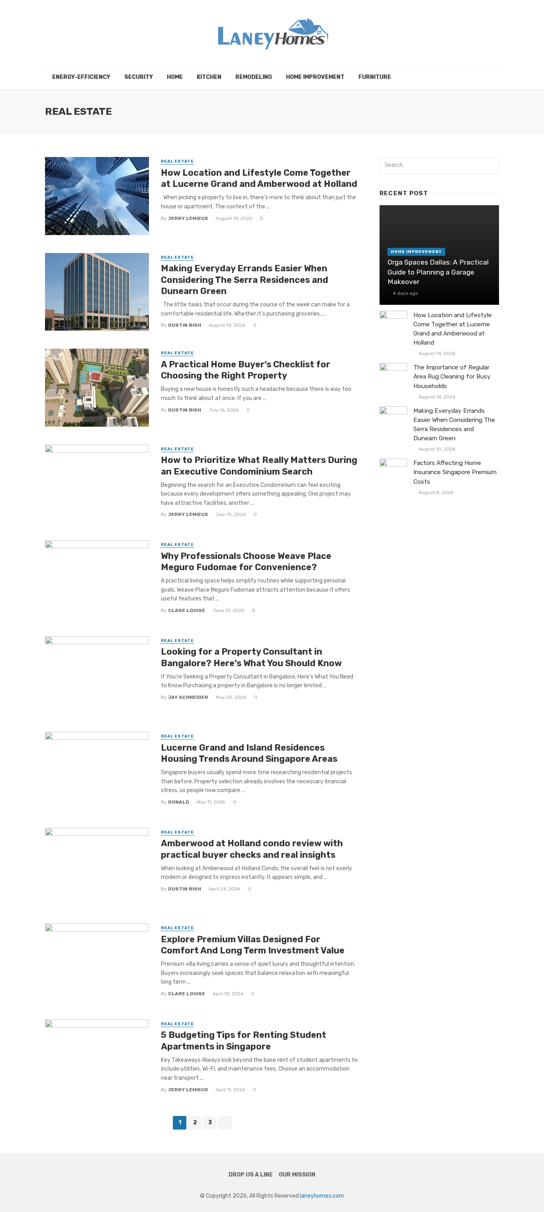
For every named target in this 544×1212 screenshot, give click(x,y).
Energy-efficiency (81, 77)
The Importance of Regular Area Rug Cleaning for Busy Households (452, 376)
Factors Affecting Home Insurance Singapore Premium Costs (455, 472)
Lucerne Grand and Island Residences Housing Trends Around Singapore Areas (249, 753)
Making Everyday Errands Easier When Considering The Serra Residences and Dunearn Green (244, 279)
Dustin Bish (184, 325)
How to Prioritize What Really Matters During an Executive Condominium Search (259, 465)
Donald (178, 802)
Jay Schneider (188, 697)
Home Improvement (315, 77)
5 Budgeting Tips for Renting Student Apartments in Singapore (243, 1040)
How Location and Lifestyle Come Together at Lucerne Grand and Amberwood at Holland (259, 178)
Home (175, 77)
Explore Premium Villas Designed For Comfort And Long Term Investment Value (252, 944)
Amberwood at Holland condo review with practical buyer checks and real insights (252, 848)
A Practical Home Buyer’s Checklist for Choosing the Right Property (245, 369)
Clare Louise (186, 610)
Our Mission (297, 1174)
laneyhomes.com (322, 1195)
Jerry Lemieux (188, 218)
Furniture (374, 77)
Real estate (177, 161)
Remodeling (253, 77)
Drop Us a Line (251, 1174)
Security (138, 77)
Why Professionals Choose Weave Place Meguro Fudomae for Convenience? (246, 561)
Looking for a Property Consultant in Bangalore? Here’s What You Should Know (251, 657)
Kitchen (209, 77)
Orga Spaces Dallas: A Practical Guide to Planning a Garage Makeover (438, 272)
